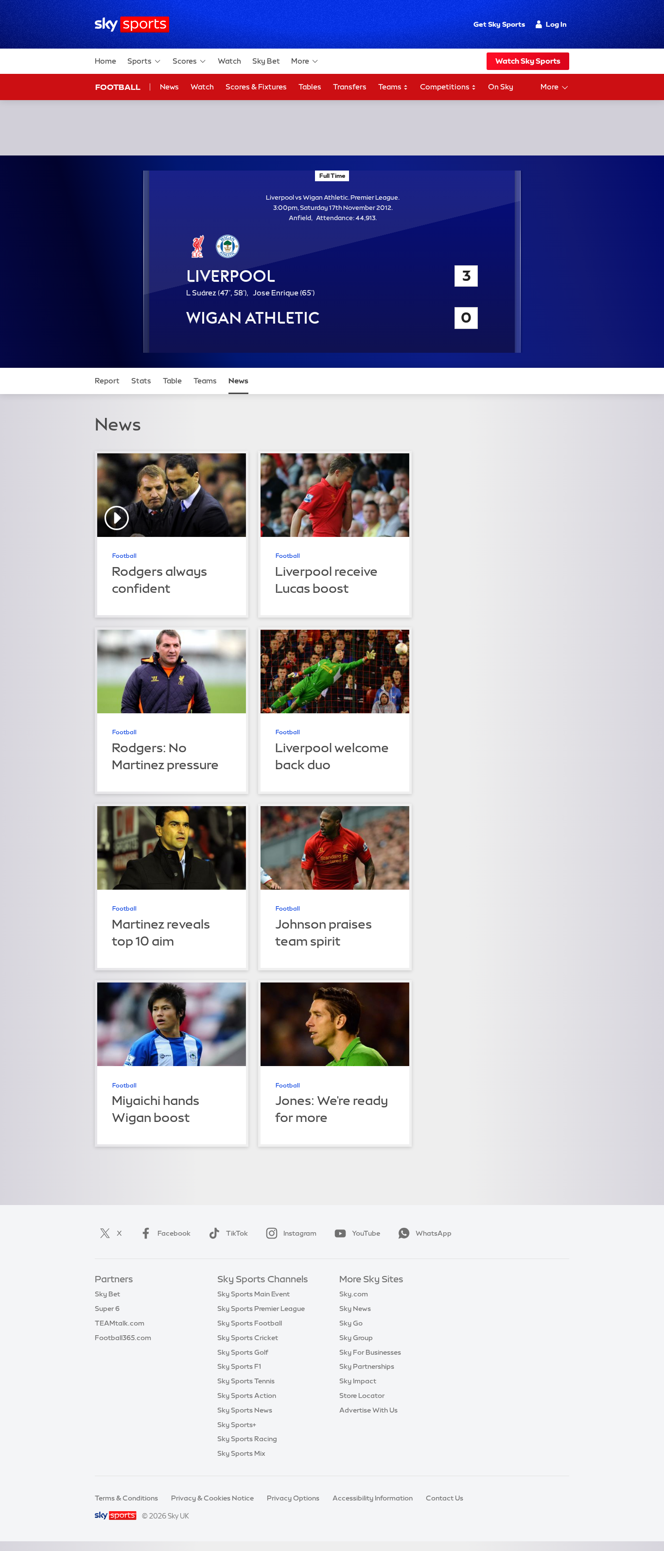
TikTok (237, 1233)
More (300, 61)
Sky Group (356, 1337)
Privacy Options (293, 1498)
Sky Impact (357, 1381)
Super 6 (107, 1308)
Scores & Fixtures (256, 86)
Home (105, 61)
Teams (390, 86)
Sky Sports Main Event (253, 1294)
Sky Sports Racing (247, 1438)
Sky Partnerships (366, 1366)
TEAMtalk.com (119, 1323)
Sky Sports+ (236, 1424)
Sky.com (353, 1294)
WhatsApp (434, 1233)
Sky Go (351, 1323)
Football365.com (123, 1337)
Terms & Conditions (126, 1498)
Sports (139, 61)
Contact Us (444, 1498)
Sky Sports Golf (242, 1352)
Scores (185, 61)
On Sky (500, 86)
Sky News (355, 1308)
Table (172, 380)
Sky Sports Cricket (247, 1337)
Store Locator (361, 1395)
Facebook (174, 1233)
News (169, 86)
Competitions (445, 86)
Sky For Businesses (370, 1352)
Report (107, 380)
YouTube (366, 1233)
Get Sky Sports (499, 24)
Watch (229, 61)
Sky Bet (266, 61)
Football (117, 87)
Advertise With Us (368, 1410)
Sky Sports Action (246, 1395)
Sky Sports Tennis (246, 1381)
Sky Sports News (244, 1410)
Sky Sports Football (249, 1323)
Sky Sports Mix (241, 1453)
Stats (141, 380)
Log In (556, 24)
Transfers (350, 86)
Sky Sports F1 (239, 1366)
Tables (309, 86)
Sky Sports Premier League (261, 1308)
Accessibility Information (372, 1498)
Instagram (299, 1233)
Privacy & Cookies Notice (212, 1498)
